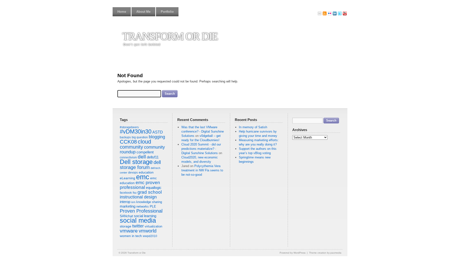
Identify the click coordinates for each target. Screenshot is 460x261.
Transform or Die (170, 36)
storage (125, 226)
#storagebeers (129, 127)
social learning (145, 216)
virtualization (153, 226)
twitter (138, 225)
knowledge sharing (149, 202)
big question (140, 137)
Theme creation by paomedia (325, 252)
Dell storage (136, 161)
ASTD (157, 132)
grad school (150, 192)
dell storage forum (140, 165)
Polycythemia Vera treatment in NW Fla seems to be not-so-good (202, 170)
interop (125, 202)
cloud (144, 142)
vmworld (147, 230)
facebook (126, 192)
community (131, 147)
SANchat (126, 216)
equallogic (153, 188)
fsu (135, 192)
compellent (145, 152)
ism (133, 202)
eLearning (127, 178)
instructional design (138, 197)
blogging (157, 136)
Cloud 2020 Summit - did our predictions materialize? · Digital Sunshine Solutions (201, 149)
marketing (127, 206)
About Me (143, 11)
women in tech (131, 236)
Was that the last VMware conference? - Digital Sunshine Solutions (202, 131)
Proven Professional (141, 211)
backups (125, 137)
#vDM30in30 (135, 131)
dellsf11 (153, 157)
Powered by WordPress (292, 252)
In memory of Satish (253, 127)
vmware (129, 231)
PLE (153, 206)
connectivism (128, 157)
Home (121, 11)
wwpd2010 (150, 236)
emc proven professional (140, 185)
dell (142, 157)
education (146, 172)
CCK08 (128, 142)
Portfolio (167, 11)
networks (142, 206)
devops (133, 172)
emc (142, 177)
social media (138, 220)
